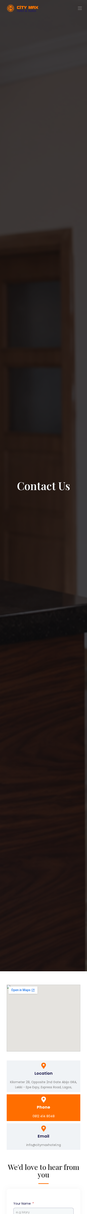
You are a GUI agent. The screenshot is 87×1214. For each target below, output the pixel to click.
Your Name (22, 1203)
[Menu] (80, 8)
